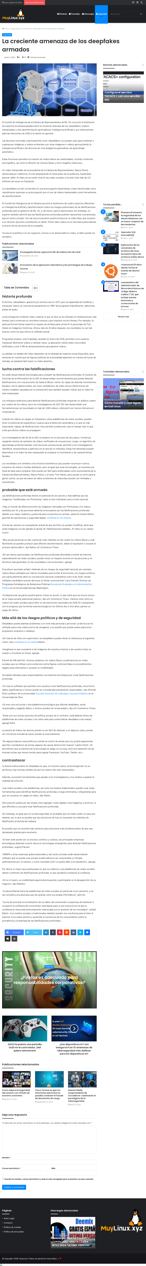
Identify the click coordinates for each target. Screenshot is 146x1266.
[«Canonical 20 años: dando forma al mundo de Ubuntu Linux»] (111, 271)
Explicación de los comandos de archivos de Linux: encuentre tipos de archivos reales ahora (132, 251)
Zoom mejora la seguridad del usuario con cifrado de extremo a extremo (16, 1093)
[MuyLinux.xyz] (13, 14)
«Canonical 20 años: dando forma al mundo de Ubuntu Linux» (131, 269)
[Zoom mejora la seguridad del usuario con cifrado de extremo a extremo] (16, 1079)
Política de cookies (12, 1227)
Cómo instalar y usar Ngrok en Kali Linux (123, 404)
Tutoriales (75, 14)
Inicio (6, 28)
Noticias (63, 14)
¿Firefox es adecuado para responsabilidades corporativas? (49, 980)
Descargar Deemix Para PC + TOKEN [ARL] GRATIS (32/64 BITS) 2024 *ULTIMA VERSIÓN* (71, 1241)
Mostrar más (123, 316)
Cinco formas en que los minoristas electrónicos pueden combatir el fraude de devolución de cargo (49, 1094)
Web (53, 1168)
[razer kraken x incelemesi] (73, 1265)
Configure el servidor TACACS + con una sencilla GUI (122, 96)
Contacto (8, 1223)
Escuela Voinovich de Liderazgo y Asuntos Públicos (62, 693)
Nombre (6, 1157)
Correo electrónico (11, 1168)
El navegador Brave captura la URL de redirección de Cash (50, 252)
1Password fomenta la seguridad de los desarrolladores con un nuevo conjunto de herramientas (132, 218)
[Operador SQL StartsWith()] (111, 236)
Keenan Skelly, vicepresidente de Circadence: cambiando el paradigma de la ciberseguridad (82, 1095)
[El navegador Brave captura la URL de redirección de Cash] (10, 255)
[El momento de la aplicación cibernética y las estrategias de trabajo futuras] (10, 268)
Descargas (89, 14)
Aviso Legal (9, 1218)
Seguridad (102, 14)
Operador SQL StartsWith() (128, 234)
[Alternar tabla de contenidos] (34, 288)
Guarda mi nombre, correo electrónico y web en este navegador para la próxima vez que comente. (49, 1179)
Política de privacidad (14, 1232)
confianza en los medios (59, 517)
